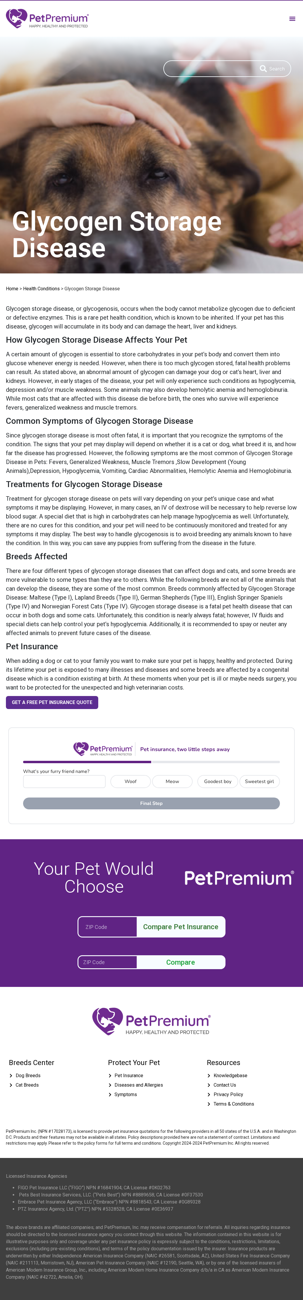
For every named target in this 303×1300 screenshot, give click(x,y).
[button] (292, 18)
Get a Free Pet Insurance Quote (52, 702)
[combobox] (208, 68)
